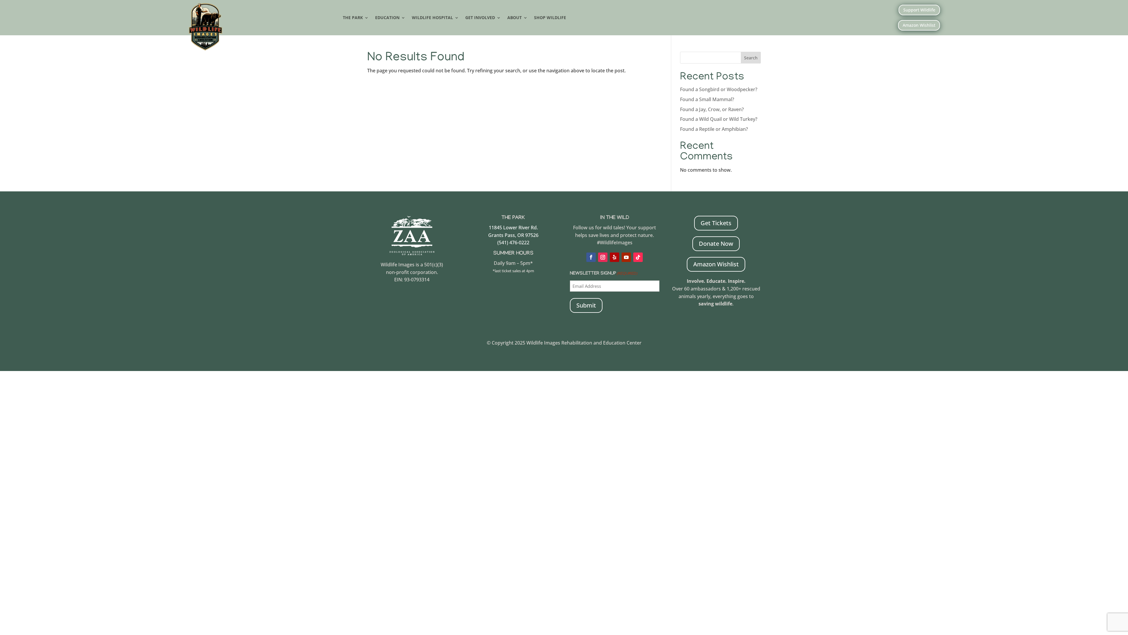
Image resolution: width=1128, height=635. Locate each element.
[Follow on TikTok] (638, 257)
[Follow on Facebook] (591, 257)
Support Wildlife (919, 10)
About (514, 18)
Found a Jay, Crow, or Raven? (712, 109)
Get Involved (480, 18)
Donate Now (716, 244)
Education (387, 18)
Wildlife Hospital (432, 18)
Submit (586, 305)
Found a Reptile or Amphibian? (714, 129)
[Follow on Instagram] (602, 257)
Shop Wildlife (550, 18)
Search (751, 58)
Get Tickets (716, 223)
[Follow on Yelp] (614, 257)
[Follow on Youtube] (626, 257)
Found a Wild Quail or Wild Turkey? (718, 119)
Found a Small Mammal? (707, 99)
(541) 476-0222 (513, 242)
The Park (353, 18)
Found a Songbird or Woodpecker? (718, 89)
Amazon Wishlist (919, 25)
